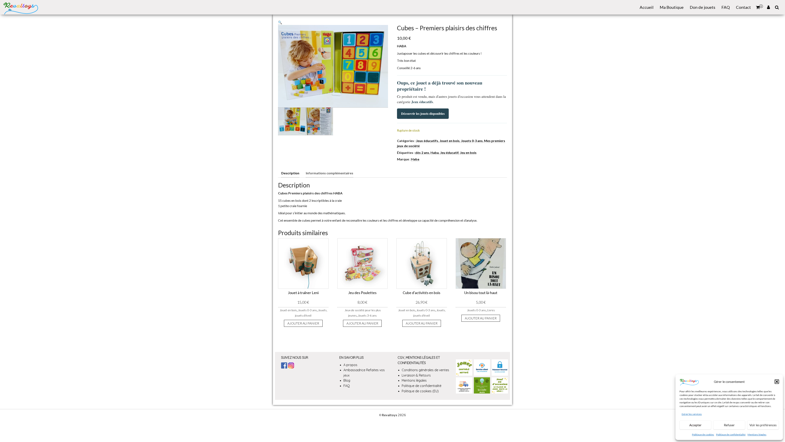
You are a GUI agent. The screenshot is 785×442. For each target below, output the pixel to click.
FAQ (725, 7)
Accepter (695, 425)
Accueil (647, 7)
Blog (346, 380)
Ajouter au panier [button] (303, 323)
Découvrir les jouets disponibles (423, 113)
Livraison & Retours (416, 375)
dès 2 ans (422, 152)
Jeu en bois (468, 152)
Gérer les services (692, 414)
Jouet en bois (450, 141)
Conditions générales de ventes (425, 370)
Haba (435, 152)
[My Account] (768, 7)
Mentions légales (757, 434)
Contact (743, 7)
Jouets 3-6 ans (367, 315)
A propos (350, 365)
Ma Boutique (672, 7)
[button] (777, 382)
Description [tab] (290, 173)
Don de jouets (702, 7)
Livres (491, 310)
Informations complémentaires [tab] (329, 173)
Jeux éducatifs (427, 141)
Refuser (729, 425)
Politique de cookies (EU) (420, 391)
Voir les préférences (763, 425)
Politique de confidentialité (731, 434)
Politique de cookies (703, 434)
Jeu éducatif (449, 152)
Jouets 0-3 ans (472, 141)
